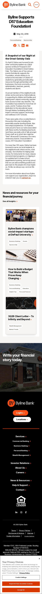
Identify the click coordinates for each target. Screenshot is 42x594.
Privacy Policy (24, 573)
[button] (14, 45)
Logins (19, 413)
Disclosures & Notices (16, 533)
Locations (21, 419)
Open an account (14, 382)
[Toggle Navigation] (36, 5)
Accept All (21, 590)
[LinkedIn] (16, 512)
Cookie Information (13, 536)
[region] (21, 575)
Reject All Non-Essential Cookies (21, 584)
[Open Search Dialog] (29, 4)
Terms (13, 530)
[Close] (39, 558)
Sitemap (30, 533)
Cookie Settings (29, 536)
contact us (26, 178)
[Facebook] (26, 512)
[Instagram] (21, 512)
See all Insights (9, 201)
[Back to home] (14, 4)
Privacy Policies (24, 530)
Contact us (11, 375)
